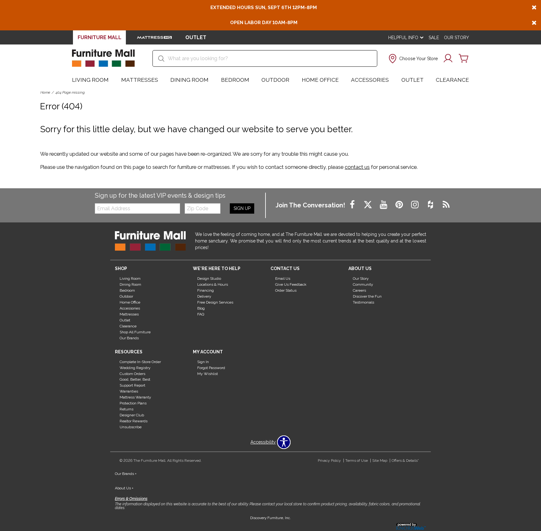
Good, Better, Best (135, 379)
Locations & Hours (212, 284)
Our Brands (129, 338)
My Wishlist (207, 373)
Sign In (203, 362)
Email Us (282, 278)
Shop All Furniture (135, 332)
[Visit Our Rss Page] (446, 204)
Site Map (379, 460)
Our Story (456, 37)
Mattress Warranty (135, 397)
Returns (126, 409)
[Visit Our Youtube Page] (384, 204)
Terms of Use (356, 460)
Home (45, 92)
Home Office (320, 80)
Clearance (452, 80)
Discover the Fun (367, 296)
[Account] (448, 58)
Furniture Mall (99, 37)
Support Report (132, 385)
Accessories (370, 80)
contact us (357, 167)
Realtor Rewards (133, 421)
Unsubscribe (131, 427)
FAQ (200, 314)
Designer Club (132, 415)
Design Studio (209, 278)
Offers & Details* (405, 460)
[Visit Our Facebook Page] (352, 204)
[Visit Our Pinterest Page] (399, 204)
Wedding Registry (135, 367)
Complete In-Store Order (140, 362)
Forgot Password (211, 367)
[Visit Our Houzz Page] (431, 204)
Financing (205, 290)
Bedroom (235, 80)
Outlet (412, 80)
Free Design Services (215, 302)
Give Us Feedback (291, 284)
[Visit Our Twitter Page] (368, 204)
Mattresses (139, 80)
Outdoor (275, 80)
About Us (124, 488)
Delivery (204, 296)
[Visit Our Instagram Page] (415, 204)
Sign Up (242, 208)
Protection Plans (133, 403)
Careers (359, 290)
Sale (434, 37)
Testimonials (363, 302)
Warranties (129, 391)
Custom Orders (132, 373)
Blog (201, 308)
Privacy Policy (329, 460)
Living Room (90, 80)
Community (363, 284)
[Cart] (463, 58)
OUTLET (195, 37)
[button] (412, 58)
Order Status (285, 290)
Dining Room (189, 80)
